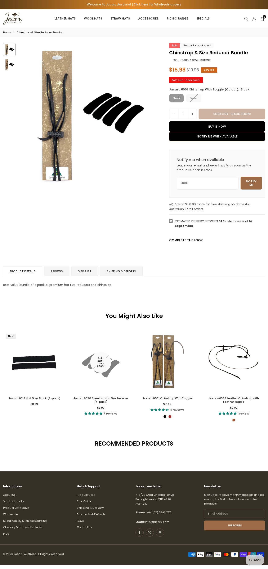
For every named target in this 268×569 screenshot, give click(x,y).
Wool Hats (93, 18)
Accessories (148, 18)
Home (7, 32)
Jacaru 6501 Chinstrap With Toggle (167, 398)
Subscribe (235, 525)
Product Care (86, 495)
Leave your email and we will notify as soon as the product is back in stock (214, 167)
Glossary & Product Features (23, 527)
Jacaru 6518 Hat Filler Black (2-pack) (34, 398)
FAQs (80, 521)
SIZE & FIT (84, 271)
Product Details (23, 271)
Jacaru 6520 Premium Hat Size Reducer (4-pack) (100, 400)
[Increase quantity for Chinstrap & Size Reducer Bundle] (192, 114)
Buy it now (217, 126)
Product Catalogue (16, 508)
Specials (203, 18)
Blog (6, 534)
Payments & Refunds (91, 514)
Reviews (57, 271)
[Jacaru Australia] (12, 18)
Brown (193, 98)
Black (176, 98)
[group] (88, 113)
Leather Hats (65, 18)
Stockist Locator (14, 501)
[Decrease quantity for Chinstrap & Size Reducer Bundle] (173, 114)
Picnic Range (177, 18)
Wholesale (10, 514)
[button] (147, 113)
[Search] (246, 18)
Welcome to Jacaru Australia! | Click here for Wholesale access (134, 5)
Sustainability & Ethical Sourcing (25, 521)
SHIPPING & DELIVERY (121, 271)
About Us (9, 495)
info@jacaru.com (157, 522)
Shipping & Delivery (90, 508)
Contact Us (84, 527)
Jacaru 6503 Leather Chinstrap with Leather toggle (234, 400)
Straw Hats (120, 18)
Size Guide (84, 501)
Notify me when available (217, 136)
